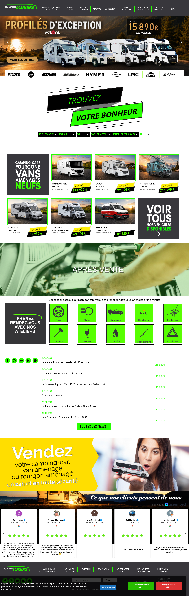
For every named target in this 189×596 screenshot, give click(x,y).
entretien (86, 569)
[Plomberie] (58, 334)
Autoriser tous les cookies (141, 586)
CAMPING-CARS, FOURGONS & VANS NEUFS (51, 9)
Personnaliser (108, 587)
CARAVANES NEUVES (70, 9)
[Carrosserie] (115, 313)
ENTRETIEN (97, 9)
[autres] (172, 334)
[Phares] (87, 313)
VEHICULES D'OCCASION (83, 9)
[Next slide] (185, 533)
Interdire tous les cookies (169, 586)
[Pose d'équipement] (144, 334)
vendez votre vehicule (123, 570)
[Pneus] (58, 313)
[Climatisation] (144, 313)
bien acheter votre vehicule (143, 9)
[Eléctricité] (87, 334)
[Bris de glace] (172, 313)
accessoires (110, 9)
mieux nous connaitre (158, 9)
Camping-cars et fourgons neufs (48, 570)
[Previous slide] (4, 533)
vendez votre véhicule (126, 9)
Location (171, 9)
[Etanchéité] (115, 334)
